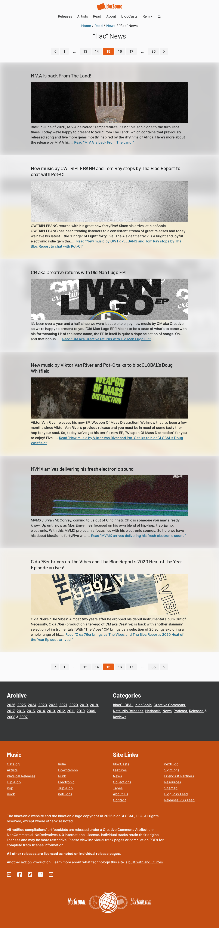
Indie (62, 764)
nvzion (26, 862)
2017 (11, 711)
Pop (10, 788)
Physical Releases (21, 776)
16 (120, 51)
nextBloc (171, 764)
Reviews (119, 717)
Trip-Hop (65, 788)
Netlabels (153, 711)
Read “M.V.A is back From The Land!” (104, 142)
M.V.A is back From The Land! (61, 76)
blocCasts (121, 764)
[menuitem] (159, 16)
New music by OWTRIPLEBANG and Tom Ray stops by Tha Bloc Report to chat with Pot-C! (106, 171)
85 (153, 51)
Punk (62, 776)
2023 (42, 705)
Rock (11, 794)
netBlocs (65, 794)
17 (131, 51)
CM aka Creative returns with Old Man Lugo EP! (79, 272)
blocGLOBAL (123, 705)
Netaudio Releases (128, 711)
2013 (51, 711)
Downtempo (68, 770)
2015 (31, 711)
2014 (41, 711)
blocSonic (143, 705)
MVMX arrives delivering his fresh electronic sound (82, 469)
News (167, 711)
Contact (119, 800)
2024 (32, 705)
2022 (53, 705)
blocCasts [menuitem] (129, 16)
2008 (11, 717)
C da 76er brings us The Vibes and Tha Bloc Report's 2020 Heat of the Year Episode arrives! (106, 564)
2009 (91, 711)
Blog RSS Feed (176, 794)
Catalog (13, 764)
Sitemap (171, 788)
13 (85, 51)
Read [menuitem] (97, 16)
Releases (196, 711)
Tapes (118, 788)
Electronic (66, 782)
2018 (94, 705)
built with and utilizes (145, 862)
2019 (84, 705)
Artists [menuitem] (82, 16)
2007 (23, 717)
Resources (172, 782)
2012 (61, 711)
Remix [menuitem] (147, 16)
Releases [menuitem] (65, 16)
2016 (21, 711)
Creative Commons (169, 705)
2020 (73, 705)
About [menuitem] (111, 16)
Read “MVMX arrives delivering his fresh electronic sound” (138, 535)
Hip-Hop (14, 782)
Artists (12, 770)
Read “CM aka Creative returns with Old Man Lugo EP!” (106, 339)
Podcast (180, 711)
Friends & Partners (179, 776)
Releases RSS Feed (179, 800)
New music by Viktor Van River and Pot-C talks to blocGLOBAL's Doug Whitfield (102, 368)
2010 (81, 711)
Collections (122, 782)
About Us (120, 794)
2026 (11, 705)
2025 (21, 705)
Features (120, 770)
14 (97, 51)
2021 (63, 705)
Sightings (171, 770)
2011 (71, 711)
